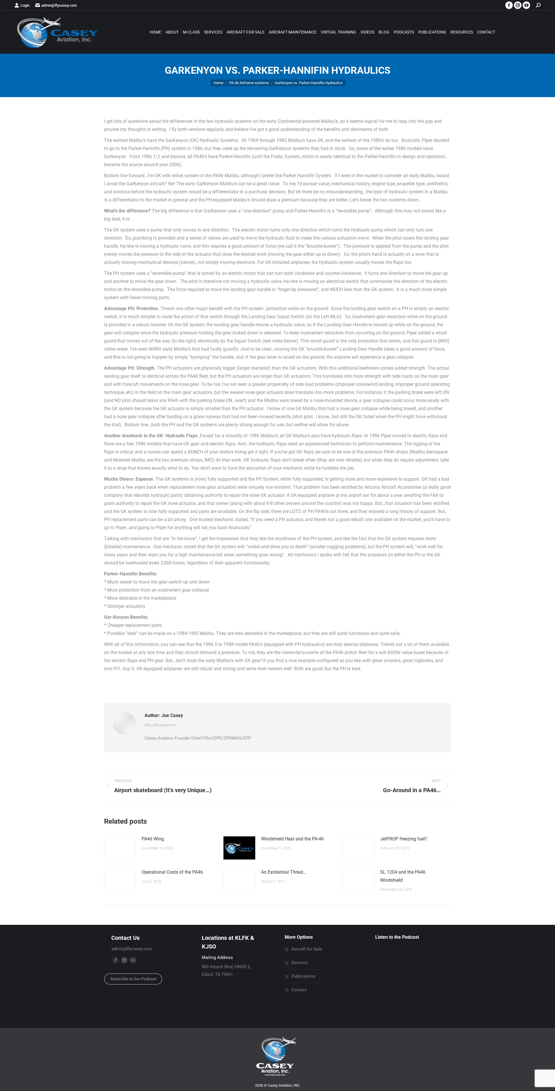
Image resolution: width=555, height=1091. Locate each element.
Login (25, 5)
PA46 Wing (153, 839)
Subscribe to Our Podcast (133, 979)
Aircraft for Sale (306, 949)
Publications (303, 976)
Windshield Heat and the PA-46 (292, 839)
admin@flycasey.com (59, 5)
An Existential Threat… (283, 872)
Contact (299, 989)
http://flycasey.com (160, 725)
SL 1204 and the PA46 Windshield (403, 876)
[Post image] (120, 848)
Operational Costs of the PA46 (172, 872)
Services (299, 962)
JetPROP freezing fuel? (403, 839)
